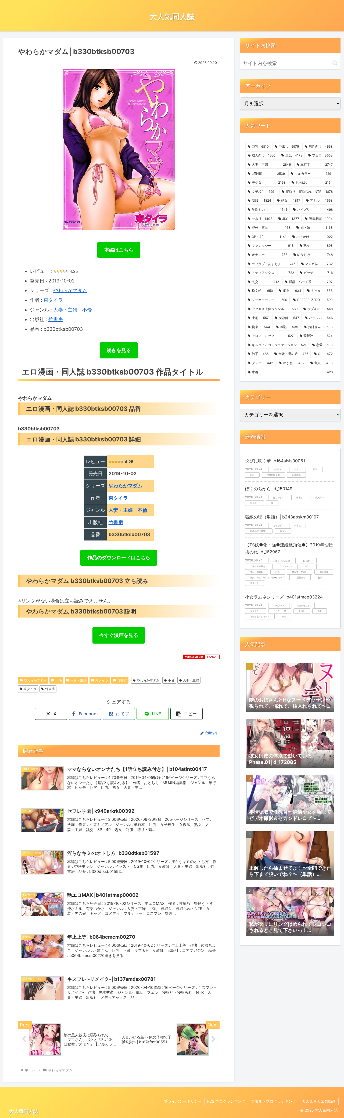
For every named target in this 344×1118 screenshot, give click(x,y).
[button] (186, 714)
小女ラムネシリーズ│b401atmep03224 (284, 597)
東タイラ (53, 300)
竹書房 (55, 319)
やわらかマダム (70, 290)
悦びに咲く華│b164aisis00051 (275, 460)
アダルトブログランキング (273, 1101)
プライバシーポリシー (183, 1101)
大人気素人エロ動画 (319, 1101)
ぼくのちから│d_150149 (268, 488)
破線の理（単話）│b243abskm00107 (282, 517)
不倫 (87, 310)
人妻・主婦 (65, 310)
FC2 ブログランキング (226, 1101)
